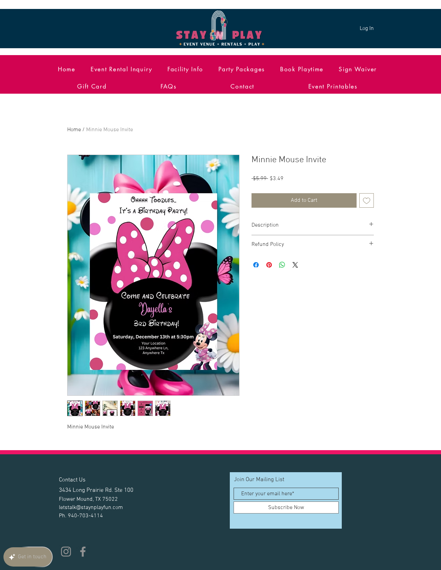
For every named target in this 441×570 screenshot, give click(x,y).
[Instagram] (66, 551)
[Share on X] (295, 265)
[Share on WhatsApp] (282, 265)
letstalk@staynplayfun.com (91, 507)
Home (74, 129)
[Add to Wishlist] (366, 200)
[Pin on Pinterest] (269, 265)
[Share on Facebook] (256, 265)
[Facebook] (83, 551)
